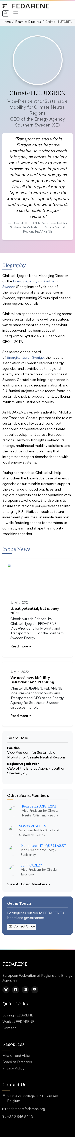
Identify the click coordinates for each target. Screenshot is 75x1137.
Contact (9, 1028)
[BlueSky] (6, 989)
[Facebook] (15, 989)
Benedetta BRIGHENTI (39, 806)
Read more (20, 646)
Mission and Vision (16, 1056)
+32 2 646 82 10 (20, 1117)
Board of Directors (28, 22)
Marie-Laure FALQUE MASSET (43, 845)
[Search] (5, 13)
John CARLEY (31, 865)
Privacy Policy (13, 1068)
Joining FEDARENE (17, 1015)
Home (6, 22)
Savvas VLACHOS (32, 826)
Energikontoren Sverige (25, 357)
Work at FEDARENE (18, 1022)
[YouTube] (34, 989)
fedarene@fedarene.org (26, 1109)
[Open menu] (15, 13)
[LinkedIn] (25, 989)
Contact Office (24, 926)
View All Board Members (28, 884)
